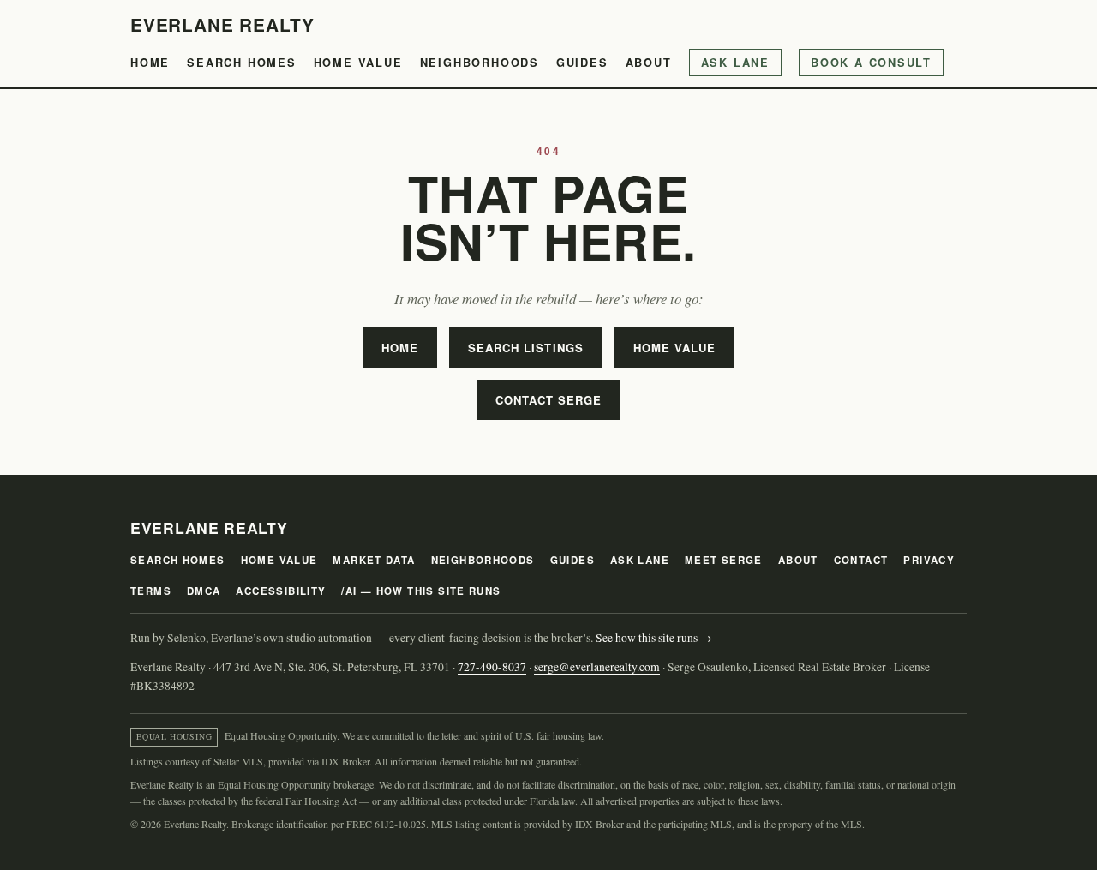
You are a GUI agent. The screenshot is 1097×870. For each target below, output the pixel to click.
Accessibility (281, 591)
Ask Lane (735, 62)
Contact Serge (548, 400)
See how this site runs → (654, 637)
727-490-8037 (492, 667)
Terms (150, 591)
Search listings (526, 347)
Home (150, 62)
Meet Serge (724, 560)
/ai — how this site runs (421, 591)
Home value (358, 62)
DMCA (204, 591)
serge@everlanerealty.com (597, 667)
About (649, 62)
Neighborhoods (479, 62)
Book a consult (871, 62)
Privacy (929, 560)
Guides (582, 62)
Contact (861, 560)
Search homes (242, 62)
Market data (374, 560)
